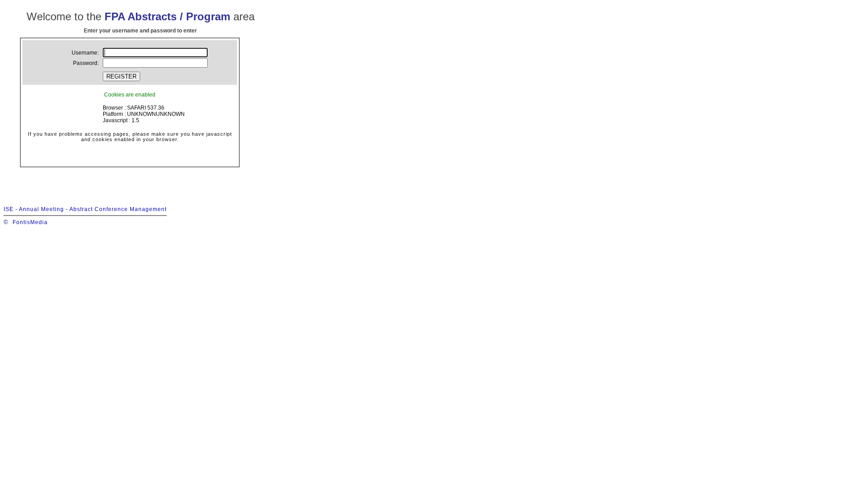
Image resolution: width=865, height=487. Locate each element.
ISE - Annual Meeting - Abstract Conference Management (85, 209)
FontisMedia (30, 222)
